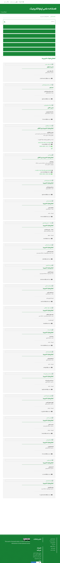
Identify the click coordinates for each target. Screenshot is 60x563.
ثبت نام (6, 2)
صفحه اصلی (52, 16)
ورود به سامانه (13, 2)
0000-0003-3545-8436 (45, 174)
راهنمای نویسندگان (50, 41)
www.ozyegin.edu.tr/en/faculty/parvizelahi (40, 170)
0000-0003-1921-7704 (45, 146)
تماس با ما (52, 54)
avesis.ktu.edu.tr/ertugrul (45, 143)
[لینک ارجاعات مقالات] (51, 148)
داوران (52, 50)
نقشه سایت (52, 550)
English (21, 2)
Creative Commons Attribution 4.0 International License (21, 542)
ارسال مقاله (51, 45)
